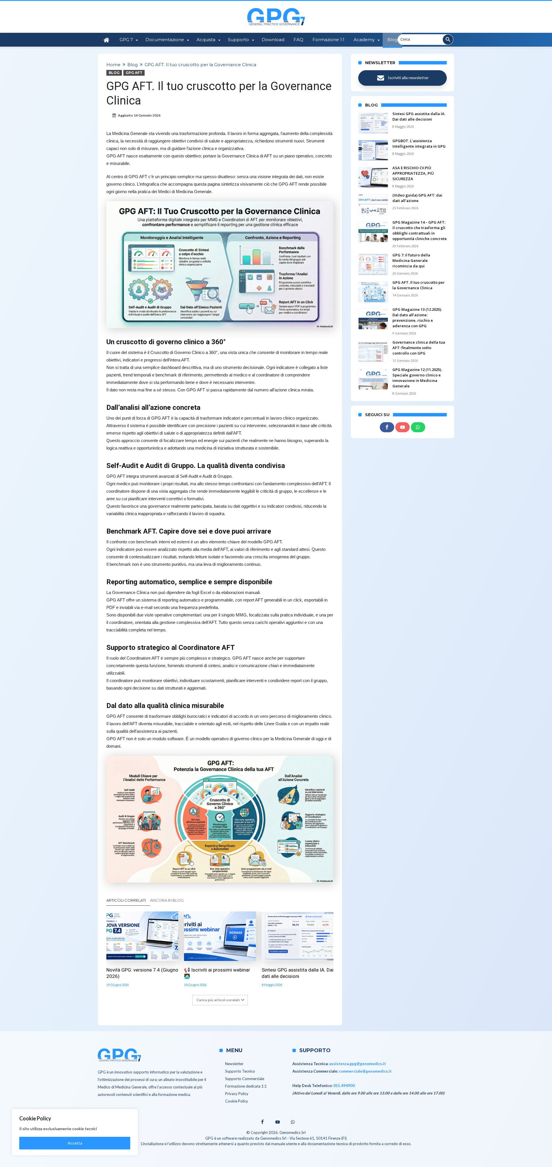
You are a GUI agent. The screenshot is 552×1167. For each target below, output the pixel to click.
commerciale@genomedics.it (365, 1071)
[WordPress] (418, 427)
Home (113, 64)
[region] (75, 1132)
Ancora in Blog (167, 900)
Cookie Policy (236, 1101)
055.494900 (344, 1085)
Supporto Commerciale (244, 1078)
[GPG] (276, 8)
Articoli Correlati (126, 900)
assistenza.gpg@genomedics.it (357, 1063)
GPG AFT (134, 73)
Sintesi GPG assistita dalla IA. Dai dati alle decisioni (298, 973)
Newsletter (234, 1063)
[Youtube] (402, 427)
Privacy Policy (236, 1093)
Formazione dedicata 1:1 (246, 1086)
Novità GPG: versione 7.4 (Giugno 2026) (142, 973)
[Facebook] (387, 427)
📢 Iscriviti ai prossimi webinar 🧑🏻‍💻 (217, 973)
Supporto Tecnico (240, 1071)
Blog (132, 64)
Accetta (75, 1143)
